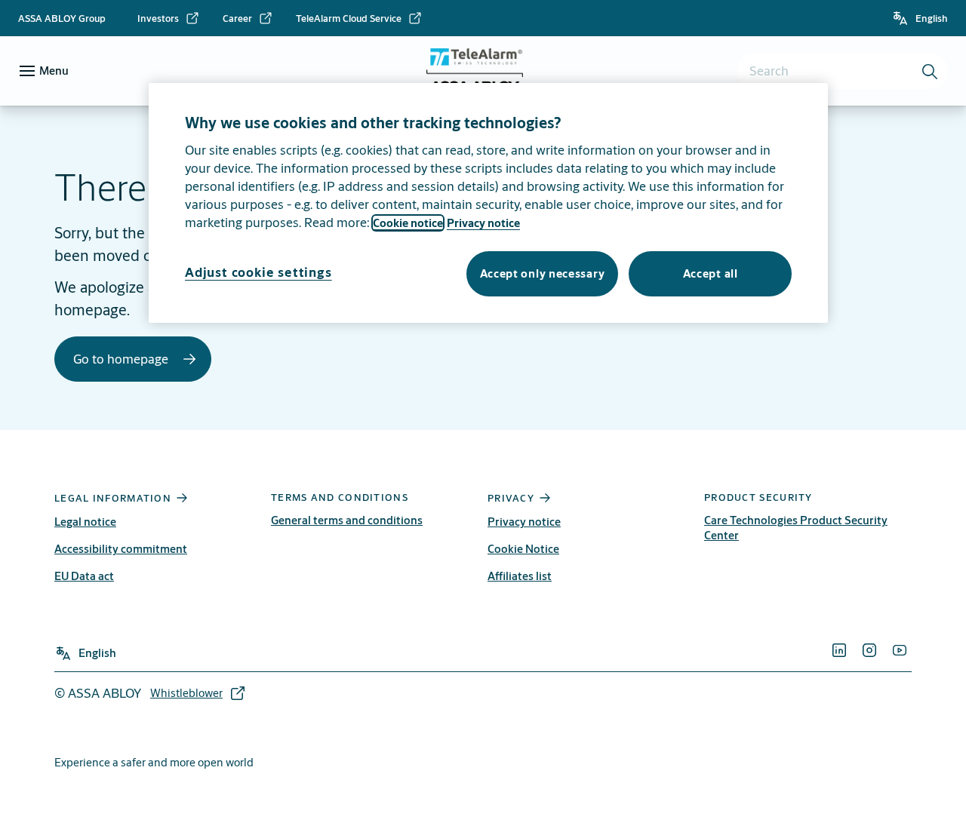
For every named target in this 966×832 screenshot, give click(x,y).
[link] (168, 18)
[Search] (930, 71)
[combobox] (842, 71)
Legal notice (85, 521)
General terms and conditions (347, 520)
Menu (54, 70)
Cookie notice (408, 223)
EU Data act (84, 576)
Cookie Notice (523, 549)
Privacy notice (524, 521)
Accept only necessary (542, 273)
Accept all (710, 273)
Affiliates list (520, 576)
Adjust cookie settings (258, 272)
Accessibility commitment (120, 549)
